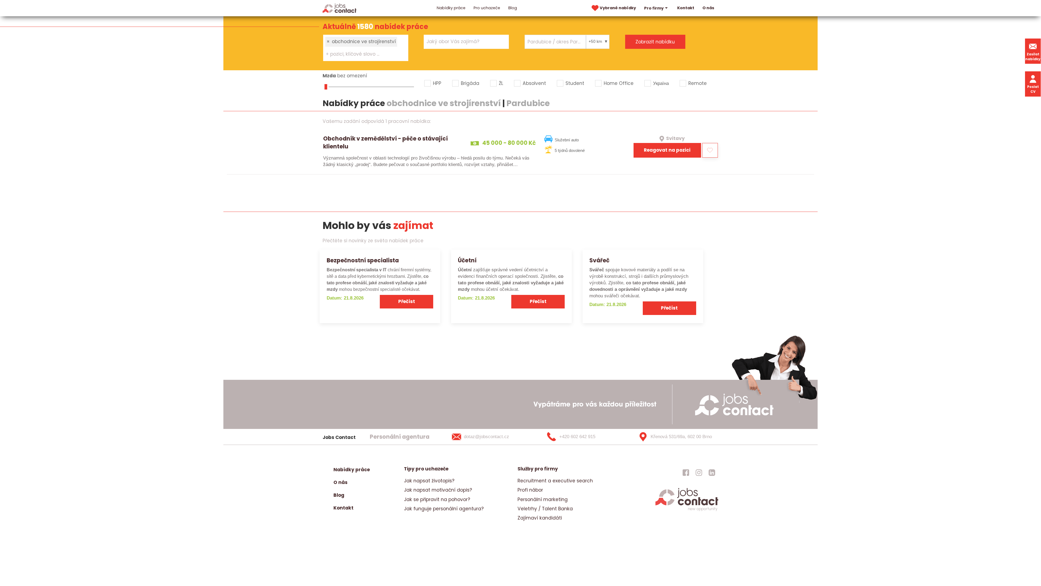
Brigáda (470, 83)
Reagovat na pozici (667, 150)
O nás (708, 8)
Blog (512, 8)
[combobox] (365, 48)
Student (575, 83)
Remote (697, 83)
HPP (437, 83)
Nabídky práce (451, 8)
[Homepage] (339, 7)
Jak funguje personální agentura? (444, 508)
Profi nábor (530, 490)
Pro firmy (654, 8)
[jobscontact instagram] (698, 472)
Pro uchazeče (487, 8)
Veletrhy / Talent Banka (545, 508)
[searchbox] (362, 54)
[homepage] (686, 510)
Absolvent (534, 83)
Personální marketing (543, 499)
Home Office (619, 83)
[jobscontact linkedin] (711, 472)
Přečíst (406, 301)
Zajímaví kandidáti (540, 518)
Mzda (329, 75)
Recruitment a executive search (555, 480)
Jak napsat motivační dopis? (438, 490)
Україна (661, 83)
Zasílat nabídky (1032, 56)
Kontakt (685, 8)
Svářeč (599, 260)
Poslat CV (1033, 89)
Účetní (467, 260)
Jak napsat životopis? (429, 480)
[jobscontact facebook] (685, 472)
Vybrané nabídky (618, 8)
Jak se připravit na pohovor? (437, 499)
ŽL (501, 83)
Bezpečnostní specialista (363, 260)
